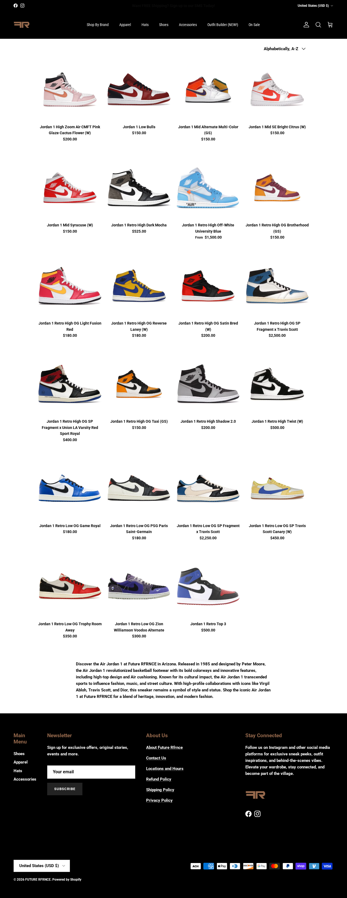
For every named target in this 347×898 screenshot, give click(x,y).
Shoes (163, 25)
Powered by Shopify (66, 879)
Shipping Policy (160, 789)
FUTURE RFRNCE (38, 879)
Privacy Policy (159, 800)
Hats (145, 25)
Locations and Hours (165, 768)
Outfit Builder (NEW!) (222, 25)
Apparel (125, 25)
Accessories (188, 25)
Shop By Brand (98, 25)
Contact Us (156, 758)
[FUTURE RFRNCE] (22, 25)
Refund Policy (158, 779)
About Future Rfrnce (164, 747)
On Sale (254, 25)
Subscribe (64, 789)
